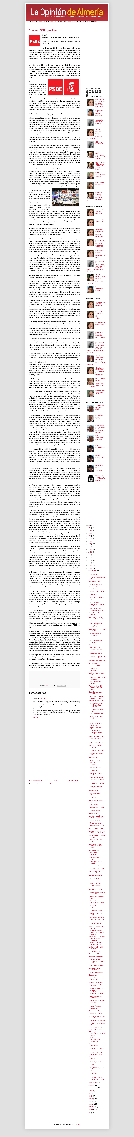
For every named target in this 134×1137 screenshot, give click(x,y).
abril (90, 1101)
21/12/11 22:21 (44, 698)
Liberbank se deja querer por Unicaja (96, 978)
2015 (89, 557)
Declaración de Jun (95, 600)
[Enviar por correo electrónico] (58, 686)
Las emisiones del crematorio (94, 1074)
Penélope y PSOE (94, 991)
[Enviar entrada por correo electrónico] (54, 685)
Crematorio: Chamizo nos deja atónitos (97, 1017)
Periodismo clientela (95, 875)
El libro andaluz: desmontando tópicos (96, 901)
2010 (89, 1113)
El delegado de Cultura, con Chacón (96, 787)
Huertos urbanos (94, 878)
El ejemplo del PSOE (95, 923)
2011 (89, 568)
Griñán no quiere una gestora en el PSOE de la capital (96, 932)
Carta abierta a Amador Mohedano (100, 211)
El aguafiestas (93, 804)
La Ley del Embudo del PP (97, 910)
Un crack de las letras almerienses (95, 724)
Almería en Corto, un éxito (97, 1011)
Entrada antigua (74, 780)
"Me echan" (92, 905)
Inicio (56, 780)
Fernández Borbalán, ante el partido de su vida (97, 1024)
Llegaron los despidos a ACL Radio (96, 914)
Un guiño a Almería (95, 728)
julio (90, 1093)
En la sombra (93, 975)
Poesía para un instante (96, 597)
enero (91, 1109)
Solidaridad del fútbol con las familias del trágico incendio (100, 166)
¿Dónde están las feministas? (100, 143)
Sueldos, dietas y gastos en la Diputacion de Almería (96, 861)
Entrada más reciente (36, 780)
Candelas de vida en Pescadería (95, 634)
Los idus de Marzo (94, 951)
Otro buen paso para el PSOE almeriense (96, 754)
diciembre (92, 570)
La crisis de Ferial (94, 850)
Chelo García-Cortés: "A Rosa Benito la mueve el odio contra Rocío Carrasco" (96, 279)
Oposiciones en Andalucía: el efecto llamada (100, 392)
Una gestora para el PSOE (97, 972)
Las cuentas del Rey (95, 666)
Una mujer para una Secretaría (95, 969)
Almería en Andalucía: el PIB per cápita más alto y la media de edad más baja (96, 360)
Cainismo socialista (95, 954)
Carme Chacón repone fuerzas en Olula (96, 697)
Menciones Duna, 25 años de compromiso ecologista (97, 938)
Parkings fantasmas (95, 1013)
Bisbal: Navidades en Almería (95, 693)
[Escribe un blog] (60, 686)
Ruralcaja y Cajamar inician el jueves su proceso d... (95, 1006)
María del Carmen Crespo (97, 660)
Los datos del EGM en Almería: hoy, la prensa (96, 1078)
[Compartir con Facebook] (63, 686)
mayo (91, 1099)
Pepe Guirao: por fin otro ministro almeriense (99, 468)
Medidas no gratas (95, 881)
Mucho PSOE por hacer (44, 30)
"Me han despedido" (95, 823)
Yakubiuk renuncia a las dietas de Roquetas (96, 817)
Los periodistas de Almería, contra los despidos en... (95, 732)
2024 (89, 533)
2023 (89, 536)
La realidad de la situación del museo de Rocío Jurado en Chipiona (100, 103)
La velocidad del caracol (96, 783)
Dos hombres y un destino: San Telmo (95, 872)
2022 (89, 538)
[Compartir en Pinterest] (65, 686)
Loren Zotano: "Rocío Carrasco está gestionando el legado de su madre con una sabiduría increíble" (96, 266)
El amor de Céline (94, 820)
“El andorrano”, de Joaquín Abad (99, 407)
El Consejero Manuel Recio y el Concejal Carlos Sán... (95, 625)
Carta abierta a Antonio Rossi (100, 220)
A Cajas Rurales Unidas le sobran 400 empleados (97, 893)
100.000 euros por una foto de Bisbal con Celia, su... (97, 619)
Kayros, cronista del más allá (99, 457)
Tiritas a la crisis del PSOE (97, 957)
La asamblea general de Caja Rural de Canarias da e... (96, 779)
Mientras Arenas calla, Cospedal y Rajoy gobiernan (96, 983)
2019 (89, 546)
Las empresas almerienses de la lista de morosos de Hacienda (100, 429)
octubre (92, 1085)
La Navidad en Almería (96, 714)
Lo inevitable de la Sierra (96, 750)
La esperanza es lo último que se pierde (97, 1049)
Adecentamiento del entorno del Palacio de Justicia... (96, 687)
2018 (89, 549)
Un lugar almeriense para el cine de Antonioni (97, 832)
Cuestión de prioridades (96, 993)
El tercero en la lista (95, 866)
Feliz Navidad (93, 748)
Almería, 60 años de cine (96, 701)
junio (91, 1096)
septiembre (93, 1088)
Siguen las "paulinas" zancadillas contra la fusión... (96, 1062)
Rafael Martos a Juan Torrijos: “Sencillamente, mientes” (100, 478)
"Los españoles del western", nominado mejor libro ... (96, 768)
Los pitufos (92, 797)
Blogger (78, 1124)
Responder (36, 717)
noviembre (92, 1082)
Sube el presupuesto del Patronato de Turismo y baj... (97, 1068)
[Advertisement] (54, 763)
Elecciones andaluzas (95, 653)
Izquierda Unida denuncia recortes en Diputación (97, 657)
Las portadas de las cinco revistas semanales (99, 112)
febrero (91, 1107)
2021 (89, 541)
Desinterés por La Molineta (94, 794)
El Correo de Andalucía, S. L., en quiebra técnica (100, 438)
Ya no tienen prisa (94, 581)
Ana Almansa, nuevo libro (97, 742)
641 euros (92, 645)
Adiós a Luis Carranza (96, 988)
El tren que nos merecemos (100, 183)
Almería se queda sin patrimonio (95, 997)
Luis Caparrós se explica (96, 868)
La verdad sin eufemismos (93, 669)
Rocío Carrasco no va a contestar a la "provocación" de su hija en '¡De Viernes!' (96, 383)
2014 (89, 560)
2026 (89, 528)
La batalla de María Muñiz (97, 1020)
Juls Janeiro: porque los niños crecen (99, 121)
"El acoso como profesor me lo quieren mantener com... (96, 809)
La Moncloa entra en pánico (100, 446)
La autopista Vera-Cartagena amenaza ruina (96, 961)
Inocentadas (93, 663)
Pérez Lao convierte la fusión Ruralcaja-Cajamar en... (96, 885)
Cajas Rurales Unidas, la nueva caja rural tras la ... (96, 919)
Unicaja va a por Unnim (96, 638)
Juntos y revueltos (94, 760)
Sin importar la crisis (95, 857)
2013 (89, 563)
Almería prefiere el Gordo (97, 825)
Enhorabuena (93, 757)
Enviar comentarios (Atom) (45, 784)
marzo (91, 1104)
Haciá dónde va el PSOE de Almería (96, 853)
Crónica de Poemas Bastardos (95, 587)
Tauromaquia (93, 813)
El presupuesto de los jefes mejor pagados (96, 609)
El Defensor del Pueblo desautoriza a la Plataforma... (96, 1039)
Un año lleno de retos (95, 584)
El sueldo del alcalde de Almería (99, 417)
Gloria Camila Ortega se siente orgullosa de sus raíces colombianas (95, 134)
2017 (89, 552)
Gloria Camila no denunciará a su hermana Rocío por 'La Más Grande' (99, 233)
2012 (89, 565)
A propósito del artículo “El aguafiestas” (97, 801)
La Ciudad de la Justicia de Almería (96, 947)
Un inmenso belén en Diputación (95, 774)
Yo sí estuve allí (93, 790)
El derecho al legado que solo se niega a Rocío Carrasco (100, 334)
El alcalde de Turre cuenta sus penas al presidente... (97, 592)
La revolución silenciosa (96, 965)
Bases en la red (93, 721)
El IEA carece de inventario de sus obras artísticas (97, 604)
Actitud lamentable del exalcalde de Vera (96, 1028)
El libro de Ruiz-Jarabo (96, 889)
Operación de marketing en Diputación (96, 1044)
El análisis (92, 908)
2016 (89, 555)
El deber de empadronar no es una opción (100, 174)
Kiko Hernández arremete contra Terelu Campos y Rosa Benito (100, 254)
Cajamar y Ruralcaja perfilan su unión (95, 943)
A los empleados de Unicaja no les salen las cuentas (97, 1033)
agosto (91, 1090)
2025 (89, 530)
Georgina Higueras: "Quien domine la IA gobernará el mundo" (100, 155)
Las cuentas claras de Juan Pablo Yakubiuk (96, 1053)
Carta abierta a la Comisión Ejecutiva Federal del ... (95, 649)
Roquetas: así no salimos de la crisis (96, 1057)
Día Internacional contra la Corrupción (97, 1001)
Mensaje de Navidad (95, 745)
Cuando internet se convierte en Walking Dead (96, 845)
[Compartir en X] (61, 686)
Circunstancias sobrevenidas (94, 573)
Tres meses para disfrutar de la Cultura (97, 630)
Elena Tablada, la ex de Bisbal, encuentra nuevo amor (96, 738)
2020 (89, 544)
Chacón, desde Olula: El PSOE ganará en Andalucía (96, 705)
